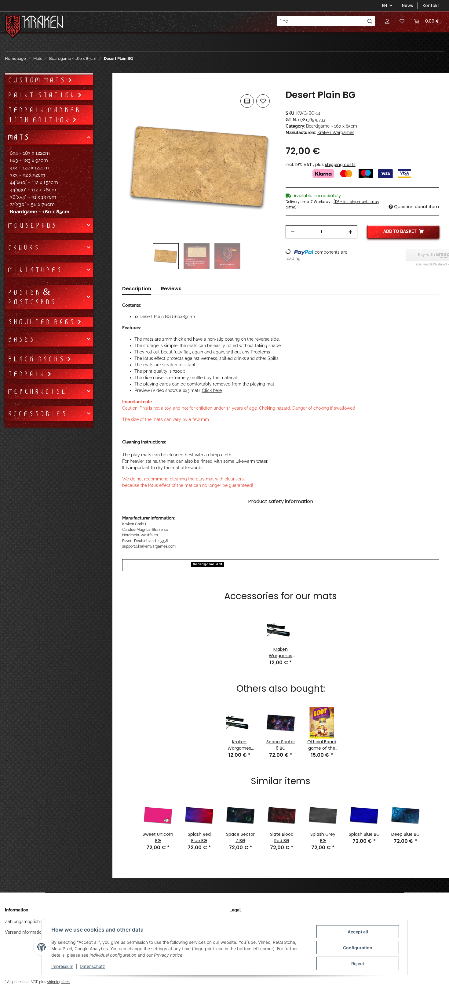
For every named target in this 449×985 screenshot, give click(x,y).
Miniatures (34, 270)
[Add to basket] (127, 86)
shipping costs (340, 164)
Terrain (27, 374)
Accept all (358, 931)
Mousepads (32, 225)
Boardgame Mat (207, 564)
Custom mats (37, 80)
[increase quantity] (350, 232)
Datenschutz (92, 966)
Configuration (357, 947)
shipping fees (58, 982)
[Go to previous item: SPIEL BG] (425, 58)
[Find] (370, 21)
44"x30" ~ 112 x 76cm (33, 190)
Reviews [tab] (171, 288)
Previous (129, 820)
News (407, 5)
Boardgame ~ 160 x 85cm (331, 126)
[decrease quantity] (292, 232)
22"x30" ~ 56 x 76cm (32, 204)
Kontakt (431, 5)
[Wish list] (402, 21)
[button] (387, 21)
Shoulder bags (42, 322)
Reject (357, 963)
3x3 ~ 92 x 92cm (27, 175)
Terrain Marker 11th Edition (43, 115)
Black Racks (37, 359)
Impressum (62, 966)
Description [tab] (136, 288)
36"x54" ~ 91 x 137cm (33, 197)
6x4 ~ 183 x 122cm (30, 153)
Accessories (37, 413)
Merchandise (36, 391)
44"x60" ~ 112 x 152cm (34, 182)
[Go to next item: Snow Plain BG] (438, 58)
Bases (21, 339)
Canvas (23, 247)
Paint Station (42, 95)
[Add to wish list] (263, 101)
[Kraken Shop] (42, 22)
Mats (18, 137)
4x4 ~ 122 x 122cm (29, 168)
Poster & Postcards (31, 297)
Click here (212, 390)
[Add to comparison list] (247, 101)
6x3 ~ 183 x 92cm (29, 160)
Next (431, 820)
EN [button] (384, 5)
